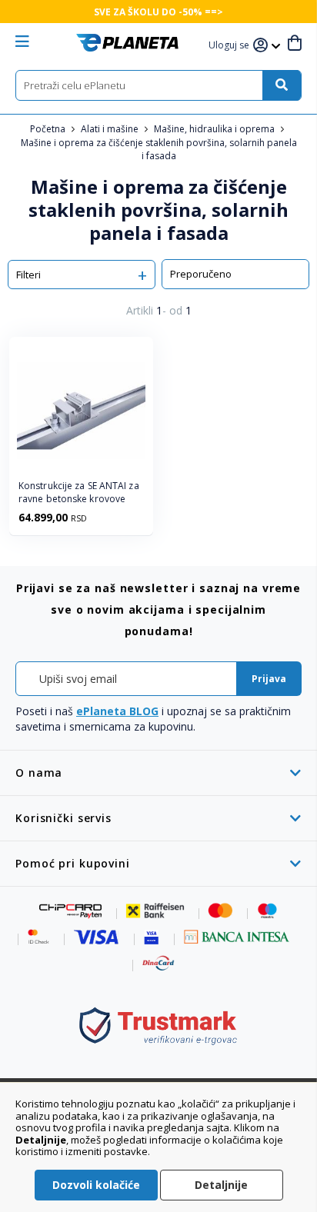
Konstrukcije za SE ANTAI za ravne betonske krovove (78, 492)
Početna (49, 128)
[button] (231, 46)
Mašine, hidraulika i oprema (215, 128)
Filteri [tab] (28, 274)
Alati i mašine (111, 128)
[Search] (281, 85)
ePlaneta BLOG (117, 711)
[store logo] (127, 43)
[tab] (158, 772)
